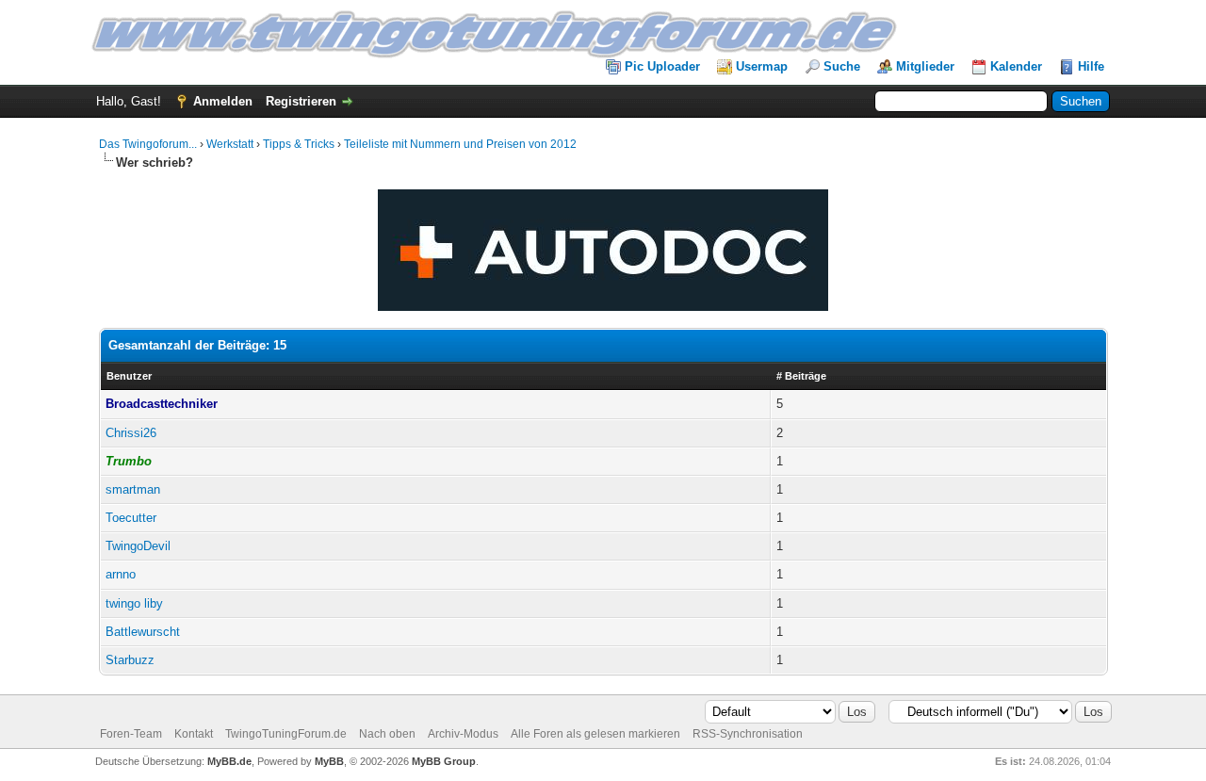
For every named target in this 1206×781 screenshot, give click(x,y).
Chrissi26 (131, 433)
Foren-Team (131, 733)
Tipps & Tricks (298, 144)
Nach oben (387, 733)
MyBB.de (229, 761)
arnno (121, 574)
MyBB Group (444, 761)
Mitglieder (925, 66)
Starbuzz (130, 660)
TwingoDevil (138, 546)
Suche (841, 66)
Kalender (1016, 66)
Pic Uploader (662, 66)
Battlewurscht (143, 632)
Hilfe (1091, 66)
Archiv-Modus (463, 733)
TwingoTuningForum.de (286, 733)
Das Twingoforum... (148, 144)
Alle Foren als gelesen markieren (595, 733)
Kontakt (193, 733)
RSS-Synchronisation (748, 733)
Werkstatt (229, 144)
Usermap (762, 66)
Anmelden (223, 101)
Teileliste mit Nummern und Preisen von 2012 (460, 144)
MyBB (329, 761)
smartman (133, 489)
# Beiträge (801, 376)
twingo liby (134, 603)
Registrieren (301, 101)
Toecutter (131, 518)
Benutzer (129, 376)
